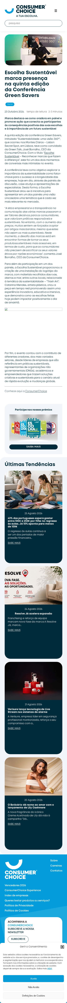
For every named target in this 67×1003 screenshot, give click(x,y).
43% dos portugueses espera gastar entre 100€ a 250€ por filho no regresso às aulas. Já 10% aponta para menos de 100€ (32, 522)
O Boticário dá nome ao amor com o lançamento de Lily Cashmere (31, 806)
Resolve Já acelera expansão (33, 614)
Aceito (33, 978)
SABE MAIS (14, 543)
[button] (62, 946)
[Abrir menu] (56, 11)
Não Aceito (33, 987)
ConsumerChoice (36, 391)
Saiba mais (33, 447)
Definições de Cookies (33, 995)
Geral (10, 104)
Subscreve (18, 939)
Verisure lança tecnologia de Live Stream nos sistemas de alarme (29, 710)
